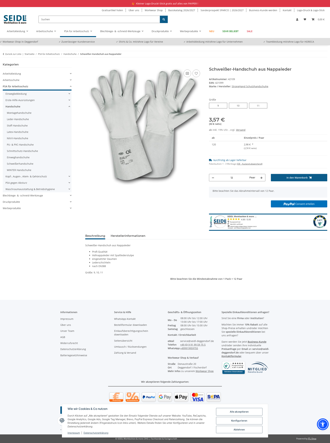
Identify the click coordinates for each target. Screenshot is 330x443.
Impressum (74, 432)
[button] (297, 19)
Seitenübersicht (123, 340)
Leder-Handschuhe (18, 119)
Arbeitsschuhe (11, 80)
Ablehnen (239, 429)
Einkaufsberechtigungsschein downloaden (131, 332)
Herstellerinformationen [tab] (128, 235)
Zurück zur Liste (13, 54)
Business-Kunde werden (263, 10)
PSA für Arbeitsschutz (15, 86)
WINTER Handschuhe (19, 170)
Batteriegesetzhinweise (73, 355)
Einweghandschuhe (18, 157)
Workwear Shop (154, 10)
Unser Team (67, 331)
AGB (62, 337)
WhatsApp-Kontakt (125, 318)
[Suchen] (164, 19)
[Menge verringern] (213, 177)
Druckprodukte (11, 201)
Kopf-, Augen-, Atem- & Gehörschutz (26, 176)
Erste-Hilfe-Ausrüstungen (20, 100)
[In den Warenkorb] (88, 65)
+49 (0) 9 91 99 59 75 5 (193, 344)
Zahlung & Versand (125, 352)
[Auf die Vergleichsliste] (187, 73)
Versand (240, 129)
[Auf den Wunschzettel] (196, 73)
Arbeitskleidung (12, 73)
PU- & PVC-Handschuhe (20, 144)
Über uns (134, 10)
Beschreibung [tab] (95, 235)
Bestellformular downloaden (130, 324)
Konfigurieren (239, 420)
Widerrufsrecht (69, 343)
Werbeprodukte (12, 208)
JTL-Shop (312, 438)
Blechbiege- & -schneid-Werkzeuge (23, 195)
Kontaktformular (231, 356)
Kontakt (287, 10)
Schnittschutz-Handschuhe (22, 151)
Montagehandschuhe (19, 112)
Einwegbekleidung (16, 93)
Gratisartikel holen (112, 10)
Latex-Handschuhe (17, 132)
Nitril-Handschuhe (17, 138)
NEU (211, 31)
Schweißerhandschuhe (20, 163)
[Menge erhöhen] (261, 177)
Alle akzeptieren (239, 411)
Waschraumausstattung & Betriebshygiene (30, 189)
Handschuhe (13, 106)
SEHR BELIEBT (230, 31)
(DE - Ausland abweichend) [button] (249, 163)
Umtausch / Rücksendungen (130, 346)
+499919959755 (189, 348)
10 (239, 105)
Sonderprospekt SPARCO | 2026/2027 (222, 10)
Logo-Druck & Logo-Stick (310, 10)
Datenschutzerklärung (96, 432)
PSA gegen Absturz (16, 182)
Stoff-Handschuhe (17, 125)
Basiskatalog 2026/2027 (181, 10)
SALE (249, 31)
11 (259, 105)
